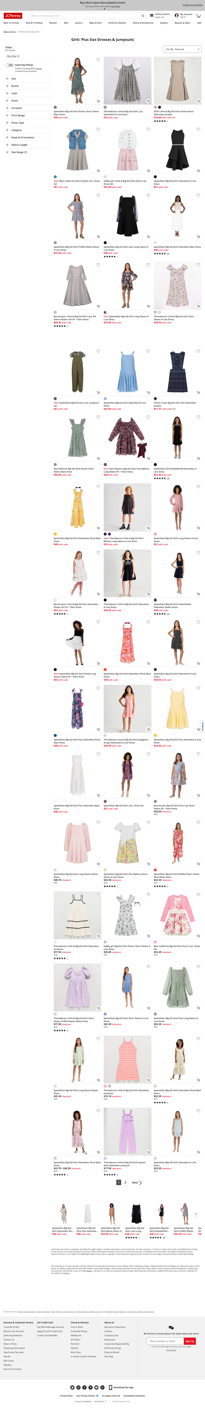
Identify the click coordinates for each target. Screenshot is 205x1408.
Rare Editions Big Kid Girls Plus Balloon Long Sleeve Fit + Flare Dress (126, 470)
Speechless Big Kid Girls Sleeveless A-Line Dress (175, 182)
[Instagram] (79, 1387)
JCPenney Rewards (13, 1335)
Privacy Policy (66, 1395)
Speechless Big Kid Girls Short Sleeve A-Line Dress (126, 1020)
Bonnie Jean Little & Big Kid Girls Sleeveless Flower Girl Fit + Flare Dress (76, 606)
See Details (171, 1350)
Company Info (111, 1335)
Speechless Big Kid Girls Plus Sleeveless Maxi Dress (76, 807)
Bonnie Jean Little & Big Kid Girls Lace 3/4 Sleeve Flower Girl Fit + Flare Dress (75, 318)
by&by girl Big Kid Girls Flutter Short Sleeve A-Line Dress (127, 948)
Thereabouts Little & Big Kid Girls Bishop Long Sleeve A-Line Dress (123, 540)
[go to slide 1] (96, 9)
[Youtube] (97, 1387)
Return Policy (10, 1343)
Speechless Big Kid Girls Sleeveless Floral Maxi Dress (77, 540)
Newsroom (109, 1339)
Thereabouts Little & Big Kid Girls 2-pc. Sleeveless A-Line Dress (123, 113)
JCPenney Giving (112, 1348)
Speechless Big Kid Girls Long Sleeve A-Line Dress (126, 318)
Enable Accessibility (193, 4)
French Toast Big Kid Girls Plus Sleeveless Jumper (175, 404)
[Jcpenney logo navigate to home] (13, 16)
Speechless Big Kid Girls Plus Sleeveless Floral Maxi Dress (77, 741)
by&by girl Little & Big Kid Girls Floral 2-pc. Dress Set (125, 182)
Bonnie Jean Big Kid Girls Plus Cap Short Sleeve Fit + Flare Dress (174, 807)
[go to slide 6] (110, 9)
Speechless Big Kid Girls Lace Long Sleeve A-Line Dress (126, 248)
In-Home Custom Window (83, 1356)
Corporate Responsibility (116, 1343)
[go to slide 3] (101, 9)
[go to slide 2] (99, 9)
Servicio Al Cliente (13, 1369)
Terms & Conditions (83, 1401)
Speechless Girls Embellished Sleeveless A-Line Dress (175, 470)
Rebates (8, 1364)
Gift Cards (9, 1360)
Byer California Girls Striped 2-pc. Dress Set (77, 182)
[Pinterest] (91, 1387)
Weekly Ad (76, 1335)
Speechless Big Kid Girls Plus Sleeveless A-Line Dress (177, 741)
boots (89, 1271)
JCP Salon (75, 1339)
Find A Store (77, 1327)
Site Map (108, 1356)
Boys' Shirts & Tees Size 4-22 (63, 1311)
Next (135, 1182)
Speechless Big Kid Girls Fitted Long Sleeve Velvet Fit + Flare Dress (75, 675)
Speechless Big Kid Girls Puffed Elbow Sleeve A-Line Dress (76, 248)
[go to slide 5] (107, 9)
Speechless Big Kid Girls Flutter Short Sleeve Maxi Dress (76, 113)
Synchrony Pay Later (14, 1352)
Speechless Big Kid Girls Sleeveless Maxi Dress (177, 246)
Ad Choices (99, 1401)
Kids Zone (76, 1352)
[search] (144, 16)
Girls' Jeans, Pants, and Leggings (140, 1311)
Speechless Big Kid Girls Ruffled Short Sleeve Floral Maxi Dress (176, 875)
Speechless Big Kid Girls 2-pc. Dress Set (124, 805)
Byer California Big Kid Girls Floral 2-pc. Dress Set (177, 948)
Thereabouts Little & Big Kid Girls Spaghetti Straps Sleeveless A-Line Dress (126, 741)
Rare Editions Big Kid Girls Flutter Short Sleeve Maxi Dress (74, 470)
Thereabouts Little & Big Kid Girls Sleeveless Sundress (76, 948)
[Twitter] (73, 1387)
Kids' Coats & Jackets (26, 1311)
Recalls (7, 1356)
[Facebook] (85, 1387)
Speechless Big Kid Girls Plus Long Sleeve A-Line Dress (176, 1020)
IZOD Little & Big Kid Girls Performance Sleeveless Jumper (174, 113)
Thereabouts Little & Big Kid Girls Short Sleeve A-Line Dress (174, 318)
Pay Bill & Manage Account (50, 1327)
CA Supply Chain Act (111, 1395)
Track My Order (11, 1327)
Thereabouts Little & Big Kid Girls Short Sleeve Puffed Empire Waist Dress (74, 1020)
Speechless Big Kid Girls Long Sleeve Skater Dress (76, 875)
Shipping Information (14, 1348)
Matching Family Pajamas (115, 1311)
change (39, 68)
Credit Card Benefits (47, 1335)
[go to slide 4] (104, 9)
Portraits (75, 1343)
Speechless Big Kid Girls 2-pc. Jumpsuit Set (76, 404)
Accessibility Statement (134, 1395)
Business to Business (115, 1327)
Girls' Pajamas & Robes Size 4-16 (90, 1311)
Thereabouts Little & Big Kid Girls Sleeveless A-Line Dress (126, 606)
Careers (108, 1331)
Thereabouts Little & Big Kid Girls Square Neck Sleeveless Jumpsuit (125, 1164)
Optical (74, 1348)
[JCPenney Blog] (103, 1387)
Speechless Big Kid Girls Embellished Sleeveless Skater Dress (172, 606)
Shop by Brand (111, 1352)
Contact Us (9, 1339)
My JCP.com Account (14, 1331)
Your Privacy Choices (85, 1395)
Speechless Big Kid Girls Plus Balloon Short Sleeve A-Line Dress (126, 875)
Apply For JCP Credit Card (50, 1331)
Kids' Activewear (43, 1311)
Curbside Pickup (79, 1331)
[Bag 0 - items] (198, 16)
